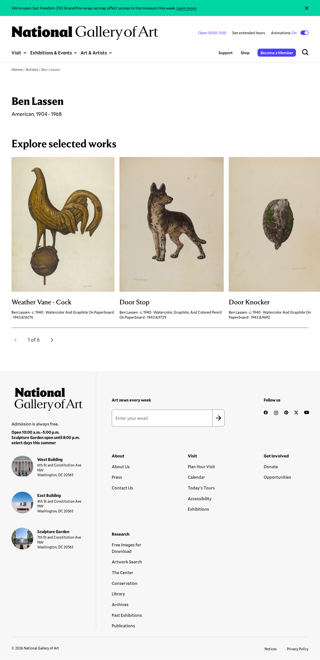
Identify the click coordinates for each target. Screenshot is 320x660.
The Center (122, 572)
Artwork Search (127, 562)
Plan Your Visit (201, 466)
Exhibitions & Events (51, 53)
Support (225, 52)
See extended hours (248, 32)
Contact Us (122, 488)
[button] (16, 340)
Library (118, 594)
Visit (16, 53)
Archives (120, 604)
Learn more (186, 7)
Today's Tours (201, 488)
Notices (270, 649)
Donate (271, 466)
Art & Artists (93, 53)
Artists (32, 69)
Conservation (125, 583)
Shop (245, 52)
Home (17, 69)
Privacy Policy (297, 649)
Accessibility (200, 498)
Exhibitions (198, 509)
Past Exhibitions (127, 615)
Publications (123, 626)
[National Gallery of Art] (47, 397)
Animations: (284, 32)
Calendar (196, 477)
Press (117, 477)
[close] (306, 7)
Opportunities (277, 477)
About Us (121, 466)
